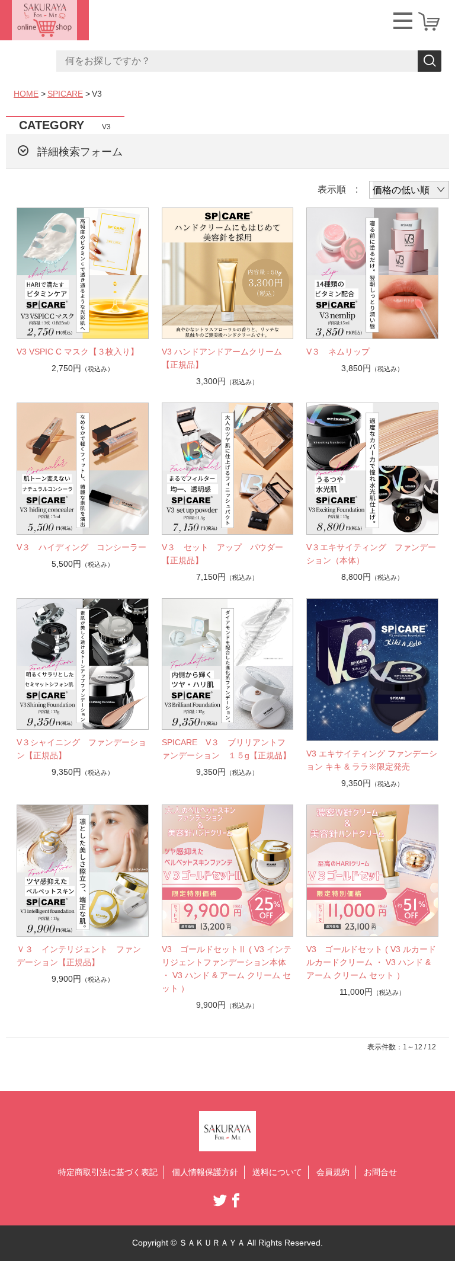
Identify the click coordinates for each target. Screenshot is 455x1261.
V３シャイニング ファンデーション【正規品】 (81, 749)
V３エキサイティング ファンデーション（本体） (371, 553)
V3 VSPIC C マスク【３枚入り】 (78, 351)
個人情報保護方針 (205, 1172)
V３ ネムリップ (342, 351)
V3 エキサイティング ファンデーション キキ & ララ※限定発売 (371, 760)
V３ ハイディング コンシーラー (81, 547)
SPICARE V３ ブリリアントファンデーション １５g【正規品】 (226, 749)
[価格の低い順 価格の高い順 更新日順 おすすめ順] (409, 190)
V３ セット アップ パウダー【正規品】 (222, 553)
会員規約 (333, 1172)
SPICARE (65, 93)
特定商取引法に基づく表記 (108, 1172)
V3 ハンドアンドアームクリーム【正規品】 (222, 358)
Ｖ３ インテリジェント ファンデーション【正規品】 (79, 955)
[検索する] (429, 61)
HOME (26, 93)
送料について (277, 1172)
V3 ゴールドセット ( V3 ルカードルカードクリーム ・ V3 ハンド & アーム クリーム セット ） (371, 962)
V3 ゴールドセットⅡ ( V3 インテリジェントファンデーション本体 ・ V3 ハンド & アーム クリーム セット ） (226, 968)
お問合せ (380, 1172)
